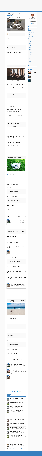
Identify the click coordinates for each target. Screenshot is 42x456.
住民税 (7, 394)
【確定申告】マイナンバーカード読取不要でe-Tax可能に (15, 431)
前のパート (8, 174)
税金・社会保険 (9, 394)
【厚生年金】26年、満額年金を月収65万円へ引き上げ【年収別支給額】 (17, 423)
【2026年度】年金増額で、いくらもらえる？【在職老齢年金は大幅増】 (17, 419)
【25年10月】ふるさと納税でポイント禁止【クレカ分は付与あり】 (17, 410)
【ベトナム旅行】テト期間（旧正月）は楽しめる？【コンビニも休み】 (15, 448)
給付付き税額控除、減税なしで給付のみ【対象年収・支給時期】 (16, 435)
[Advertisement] (21, 6)
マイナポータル (12, 246)
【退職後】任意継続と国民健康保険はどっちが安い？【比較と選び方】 (17, 427)
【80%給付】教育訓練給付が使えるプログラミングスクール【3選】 (34, 76)
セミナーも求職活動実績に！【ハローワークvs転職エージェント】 (34, 80)
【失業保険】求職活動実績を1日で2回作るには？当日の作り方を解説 (34, 72)
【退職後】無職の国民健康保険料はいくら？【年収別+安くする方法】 (17, 402)
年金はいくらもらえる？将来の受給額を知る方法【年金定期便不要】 (17, 398)
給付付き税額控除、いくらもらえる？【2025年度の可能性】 (16, 444)
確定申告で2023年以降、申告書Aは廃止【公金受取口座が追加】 (16, 406)
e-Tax (15, 246)
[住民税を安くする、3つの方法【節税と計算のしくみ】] (17, 391)
